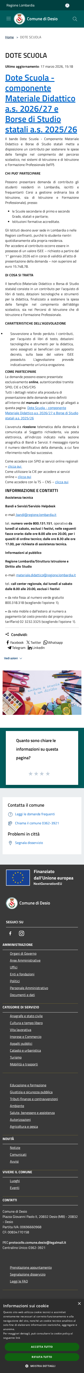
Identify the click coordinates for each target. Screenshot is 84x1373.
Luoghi (15, 1180)
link (18, 1338)
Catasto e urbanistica (25, 1050)
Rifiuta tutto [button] (42, 1357)
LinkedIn (38, 647)
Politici (15, 981)
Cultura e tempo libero (26, 1022)
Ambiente (17, 1105)
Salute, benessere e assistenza (32, 1112)
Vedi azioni (11, 658)
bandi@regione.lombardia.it (35, 514)
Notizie (15, 1147)
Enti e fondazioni (22, 974)
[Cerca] (75, 19)
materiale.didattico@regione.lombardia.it (46, 575)
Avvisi (14, 1161)
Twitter (36, 642)
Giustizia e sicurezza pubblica (31, 1092)
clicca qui (15, 466)
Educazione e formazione (28, 1085)
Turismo (16, 1057)
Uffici (13, 967)
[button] (41, 1366)
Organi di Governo (23, 953)
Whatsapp (55, 642)
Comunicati (18, 1154)
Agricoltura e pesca (24, 1126)
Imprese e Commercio (25, 1036)
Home (9, 37)
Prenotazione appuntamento (31, 1267)
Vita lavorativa (20, 1029)
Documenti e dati (22, 994)
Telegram (18, 647)
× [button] (79, 1303)
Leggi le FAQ (19, 1281)
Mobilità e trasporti (24, 1064)
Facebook (17, 642)
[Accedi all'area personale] (67, 5)
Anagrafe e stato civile (26, 1015)
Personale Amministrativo (29, 987)
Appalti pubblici (21, 1043)
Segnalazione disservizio (27, 1274)
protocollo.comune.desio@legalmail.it (37, 1242)
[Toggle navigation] (8, 18)
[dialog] (42, 1336)
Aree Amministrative (25, 960)
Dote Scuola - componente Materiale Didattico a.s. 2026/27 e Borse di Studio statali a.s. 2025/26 (41, 103)
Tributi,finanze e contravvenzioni (34, 1098)
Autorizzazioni (20, 1119)
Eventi (14, 1187)
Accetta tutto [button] (42, 1347)
